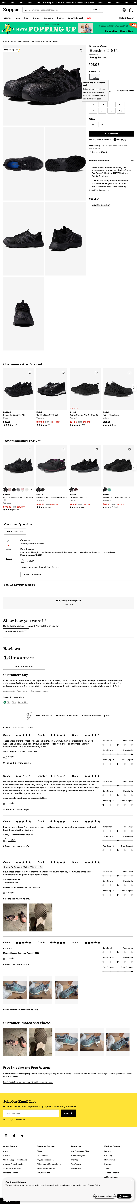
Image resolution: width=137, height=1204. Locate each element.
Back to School (75, 18)
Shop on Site (111, 31)
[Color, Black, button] (43, 490)
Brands (36, 18)
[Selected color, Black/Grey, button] (72, 490)
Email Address (13, 1113)
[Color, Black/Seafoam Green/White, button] (109, 490)
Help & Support (126, 18)
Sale (89, 18)
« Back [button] (6, 41)
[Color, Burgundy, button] (76, 490)
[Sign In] (124, 10)
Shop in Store (126, 31)
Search (96, 10)
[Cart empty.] (131, 10)
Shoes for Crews (50, 41)
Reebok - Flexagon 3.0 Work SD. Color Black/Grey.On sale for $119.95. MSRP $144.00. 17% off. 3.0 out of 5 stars (85, 476)
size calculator (98, 92)
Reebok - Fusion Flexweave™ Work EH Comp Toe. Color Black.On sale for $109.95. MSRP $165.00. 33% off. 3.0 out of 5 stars (18, 478)
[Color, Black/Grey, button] (14, 490)
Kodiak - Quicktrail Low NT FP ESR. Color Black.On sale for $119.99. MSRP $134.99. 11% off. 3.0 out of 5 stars (51, 397)
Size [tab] (14, 702)
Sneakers (48, 18)
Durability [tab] (23, 702)
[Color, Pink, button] (9, 490)
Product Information (99, 160)
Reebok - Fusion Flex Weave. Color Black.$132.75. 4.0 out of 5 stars (118, 397)
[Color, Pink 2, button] (22, 490)
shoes (13, 41)
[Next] (134, 387)
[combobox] (58, 10)
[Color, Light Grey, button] (18, 490)
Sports (60, 18)
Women (7, 18)
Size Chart (94, 199)
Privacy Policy (94, 1185)
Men (18, 18)
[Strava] (22, 1136)
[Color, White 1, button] (27, 490)
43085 (104, 152)
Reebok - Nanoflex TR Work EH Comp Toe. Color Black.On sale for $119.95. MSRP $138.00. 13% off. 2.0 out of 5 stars (118, 476)
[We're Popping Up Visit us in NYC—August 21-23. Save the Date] (68, 28)
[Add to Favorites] (30, 373)
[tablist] (63, 702)
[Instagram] (6, 1136)
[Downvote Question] (8, 554)
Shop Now (89, 2)
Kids (26, 18)
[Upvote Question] (8, 541)
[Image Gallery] (15, 917)
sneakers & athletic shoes (29, 41)
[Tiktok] (14, 1136)
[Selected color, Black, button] (5, 490)
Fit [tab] (8, 702)
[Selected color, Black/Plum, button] (38, 490)
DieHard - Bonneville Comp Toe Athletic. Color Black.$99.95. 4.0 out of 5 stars (18, 397)
